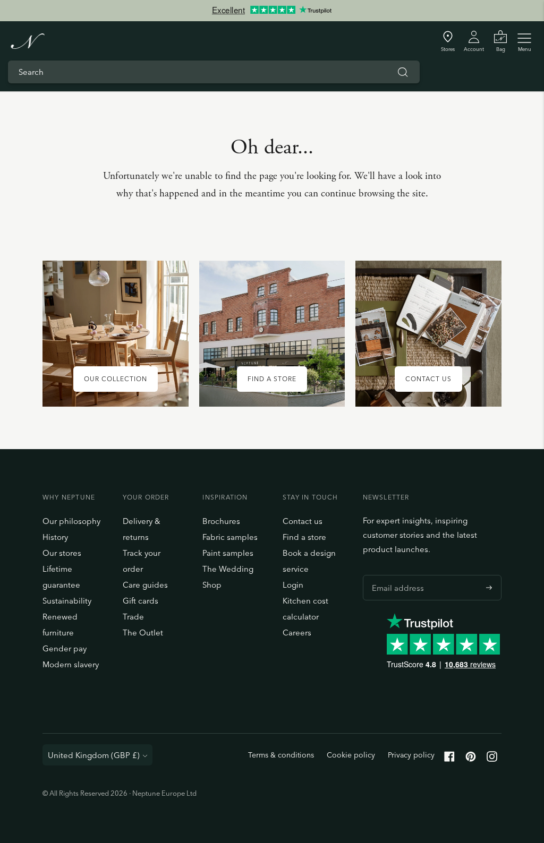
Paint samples (227, 553)
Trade (133, 617)
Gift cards (140, 601)
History (55, 537)
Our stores (61, 553)
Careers (297, 632)
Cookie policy (351, 755)
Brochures (221, 521)
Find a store (304, 537)
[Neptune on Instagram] (491, 759)
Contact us (302, 521)
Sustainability (66, 601)
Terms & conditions (281, 755)
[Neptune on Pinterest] (470, 759)
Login (293, 585)
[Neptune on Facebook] (449, 759)
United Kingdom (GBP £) (94, 755)
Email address (395, 575)
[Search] (402, 72)
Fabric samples (230, 537)
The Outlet (143, 632)
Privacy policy (411, 755)
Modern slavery (70, 664)
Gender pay (64, 648)
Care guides (145, 585)
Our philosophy (71, 521)
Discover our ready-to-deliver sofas (271, 19)
